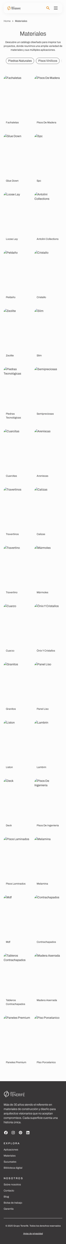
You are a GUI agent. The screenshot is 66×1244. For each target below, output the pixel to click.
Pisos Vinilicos (47, 60)
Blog (6, 1196)
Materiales (10, 1155)
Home (7, 21)
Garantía (9, 1208)
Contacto (9, 1190)
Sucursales (10, 1161)
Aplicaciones (11, 1149)
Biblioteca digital (13, 1167)
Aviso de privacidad (33, 1233)
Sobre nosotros (12, 1184)
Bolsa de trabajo (13, 1202)
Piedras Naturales (20, 60)
